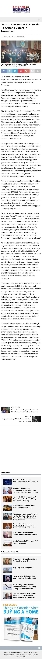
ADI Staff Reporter (19, 37)
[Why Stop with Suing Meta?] (7, 570)
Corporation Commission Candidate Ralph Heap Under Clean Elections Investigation (24, 526)
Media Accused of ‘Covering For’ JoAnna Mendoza (25, 542)
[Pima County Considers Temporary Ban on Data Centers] (7, 482)
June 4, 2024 (6, 37)
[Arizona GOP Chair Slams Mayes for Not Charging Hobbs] (7, 561)
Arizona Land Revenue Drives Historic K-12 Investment (24, 506)
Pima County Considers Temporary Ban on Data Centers (25, 481)
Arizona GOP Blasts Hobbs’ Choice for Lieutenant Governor (25, 533)
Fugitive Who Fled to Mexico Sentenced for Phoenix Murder (25, 577)
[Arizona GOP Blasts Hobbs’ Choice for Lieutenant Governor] (7, 534)
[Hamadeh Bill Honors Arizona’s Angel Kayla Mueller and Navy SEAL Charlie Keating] (7, 499)
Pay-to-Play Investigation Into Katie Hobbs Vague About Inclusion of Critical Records (24, 595)
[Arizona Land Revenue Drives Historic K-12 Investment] (7, 508)
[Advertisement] (21, 384)
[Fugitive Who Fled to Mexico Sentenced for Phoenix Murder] (7, 578)
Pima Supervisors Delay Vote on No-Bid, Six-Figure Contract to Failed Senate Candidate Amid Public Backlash (25, 517)
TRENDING (5, 472)
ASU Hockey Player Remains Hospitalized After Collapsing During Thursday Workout (24, 587)
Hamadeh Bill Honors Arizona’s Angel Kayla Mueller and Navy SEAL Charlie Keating (25, 499)
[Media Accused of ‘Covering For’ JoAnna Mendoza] (7, 543)
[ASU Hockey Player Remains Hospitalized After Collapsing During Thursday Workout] (7, 587)
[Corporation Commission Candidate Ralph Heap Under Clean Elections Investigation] (7, 526)
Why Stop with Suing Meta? (23, 568)
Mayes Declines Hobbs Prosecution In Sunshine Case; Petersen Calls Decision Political (25, 490)
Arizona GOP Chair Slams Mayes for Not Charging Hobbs (25, 560)
